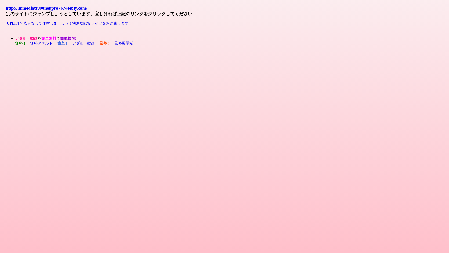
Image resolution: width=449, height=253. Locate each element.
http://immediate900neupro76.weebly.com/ (46, 8)
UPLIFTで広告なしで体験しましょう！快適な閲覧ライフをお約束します (67, 23)
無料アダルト (41, 43)
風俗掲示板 (123, 43)
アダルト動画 (83, 43)
